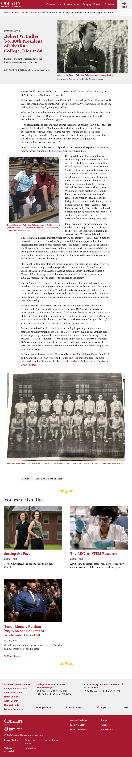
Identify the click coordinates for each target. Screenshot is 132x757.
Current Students (78, 720)
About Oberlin (11, 701)
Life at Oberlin (11, 696)
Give (98, 4)
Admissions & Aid (13, 692)
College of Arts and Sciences (49, 479)
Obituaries (27, 479)
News (25, 12)
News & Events (11, 12)
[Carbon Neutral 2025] (33, 729)
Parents (105, 725)
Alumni (104, 720)
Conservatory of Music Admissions (102, 684)
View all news (13, 656)
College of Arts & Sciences (17, 684)
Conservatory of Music (15, 688)
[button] (109, 4)
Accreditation (52, 740)
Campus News (38, 12)
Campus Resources (13, 709)
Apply (88, 4)
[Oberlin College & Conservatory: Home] (11, 4)
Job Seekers (107, 729)
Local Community (79, 729)
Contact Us (30, 748)
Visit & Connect (74, 4)
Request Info (55, 4)
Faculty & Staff (77, 725)
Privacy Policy (11, 740)
